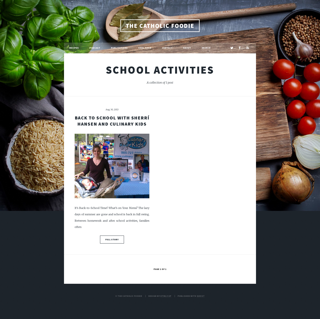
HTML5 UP (165, 296)
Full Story (112, 239)
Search (206, 47)
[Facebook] (240, 48)
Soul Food (144, 47)
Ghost (201, 296)
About (187, 47)
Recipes (74, 47)
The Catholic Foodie (160, 25)
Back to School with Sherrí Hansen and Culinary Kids (112, 121)
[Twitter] (232, 48)
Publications (119, 47)
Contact (167, 47)
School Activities (160, 69)
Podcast (95, 47)
